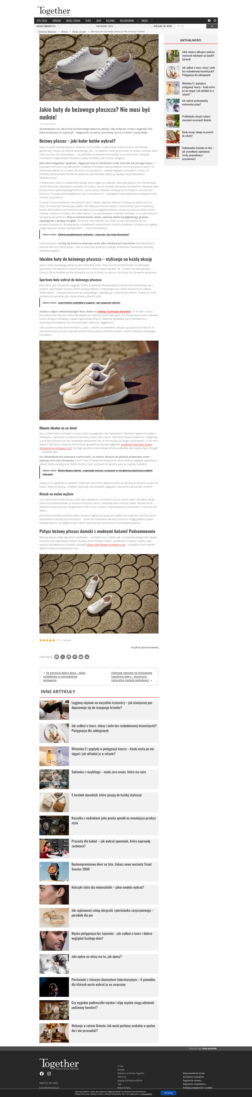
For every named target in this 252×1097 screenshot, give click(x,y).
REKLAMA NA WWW (163, 26)
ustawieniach (146, 1094)
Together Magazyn (47, 31)
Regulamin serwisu (192, 1080)
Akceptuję (168, 1093)
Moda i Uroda (79, 31)
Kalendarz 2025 (104, 26)
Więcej (64, 31)
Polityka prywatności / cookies (198, 1087)
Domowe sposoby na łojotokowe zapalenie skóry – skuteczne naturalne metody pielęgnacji (131, 676)
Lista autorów (209, 1048)
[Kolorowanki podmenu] (138, 20)
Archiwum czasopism (193, 1076)
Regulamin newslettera (194, 1084)
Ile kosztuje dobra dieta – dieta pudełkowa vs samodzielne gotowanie (64, 676)
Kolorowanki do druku (194, 1073)
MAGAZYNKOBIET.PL (46, 26)
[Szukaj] (212, 26)
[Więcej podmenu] (152, 20)
